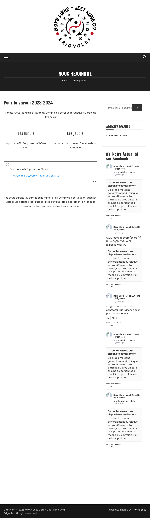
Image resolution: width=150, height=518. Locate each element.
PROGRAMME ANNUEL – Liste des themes (36, 176)
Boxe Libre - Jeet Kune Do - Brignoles (127, 167)
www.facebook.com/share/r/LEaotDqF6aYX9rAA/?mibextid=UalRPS (123, 241)
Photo (115, 318)
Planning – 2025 (118, 135)
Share (111, 218)
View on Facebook (113, 215)
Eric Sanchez (126, 310)
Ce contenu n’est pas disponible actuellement (122, 184)
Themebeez (139, 509)
